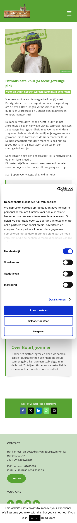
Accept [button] (34, 518)
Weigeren (38, 331)
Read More (48, 518)
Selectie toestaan (38, 320)
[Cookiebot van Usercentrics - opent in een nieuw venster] (57, 189)
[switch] (68, 262)
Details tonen (57, 299)
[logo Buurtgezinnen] (17, 4)
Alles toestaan (38, 310)
